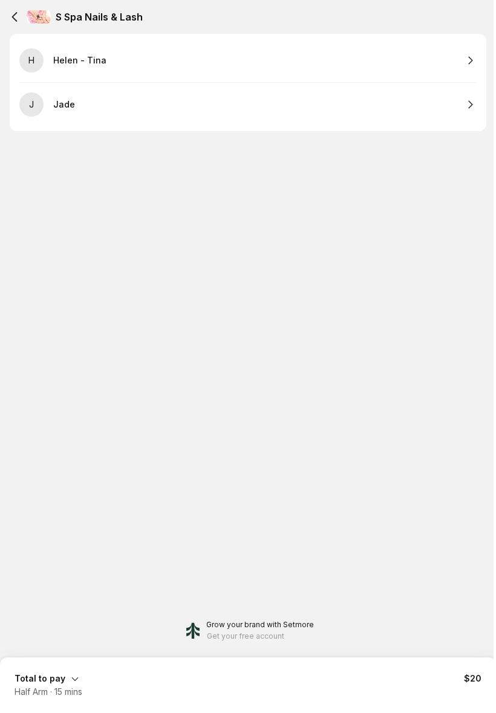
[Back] (14, 16)
